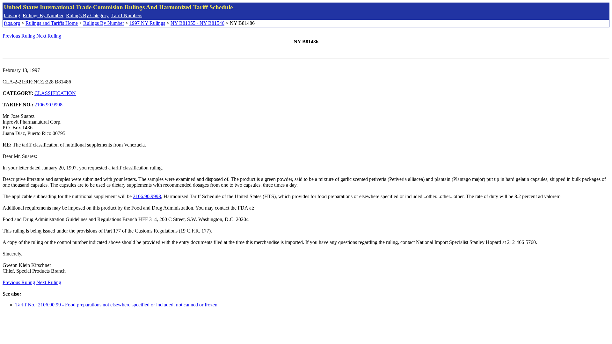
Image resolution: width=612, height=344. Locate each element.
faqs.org (12, 15)
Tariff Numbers (126, 15)
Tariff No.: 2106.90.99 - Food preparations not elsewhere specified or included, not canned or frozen (116, 304)
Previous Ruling (19, 36)
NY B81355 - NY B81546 (197, 23)
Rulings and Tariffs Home (52, 23)
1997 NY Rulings (147, 23)
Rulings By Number (43, 15)
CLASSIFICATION (55, 93)
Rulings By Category (87, 15)
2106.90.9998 (48, 104)
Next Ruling (48, 36)
